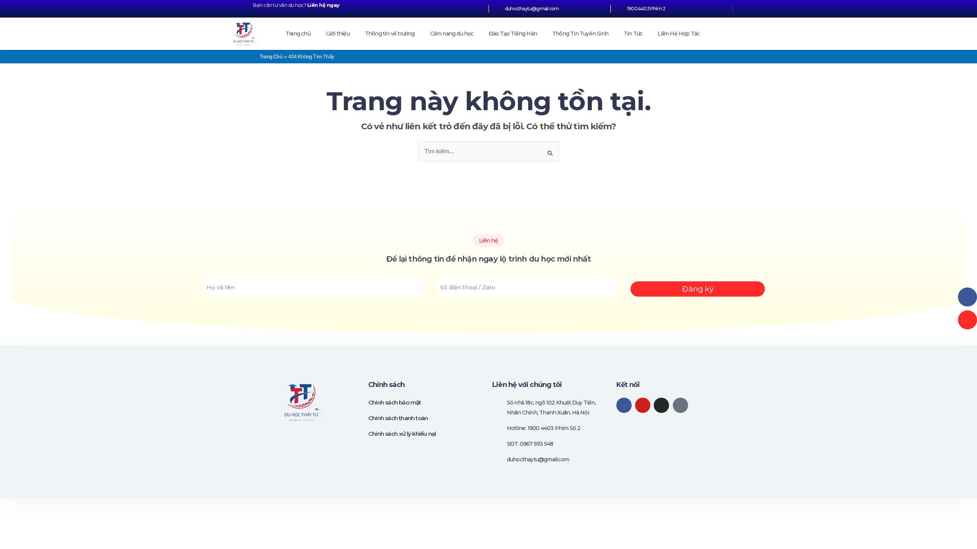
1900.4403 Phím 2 (646, 8)
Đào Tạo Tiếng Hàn (513, 33)
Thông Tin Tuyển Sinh (580, 33)
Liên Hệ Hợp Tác (679, 33)
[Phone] (967, 319)
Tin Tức (633, 33)
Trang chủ (298, 33)
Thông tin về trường (390, 33)
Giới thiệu (338, 33)
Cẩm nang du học (452, 33)
